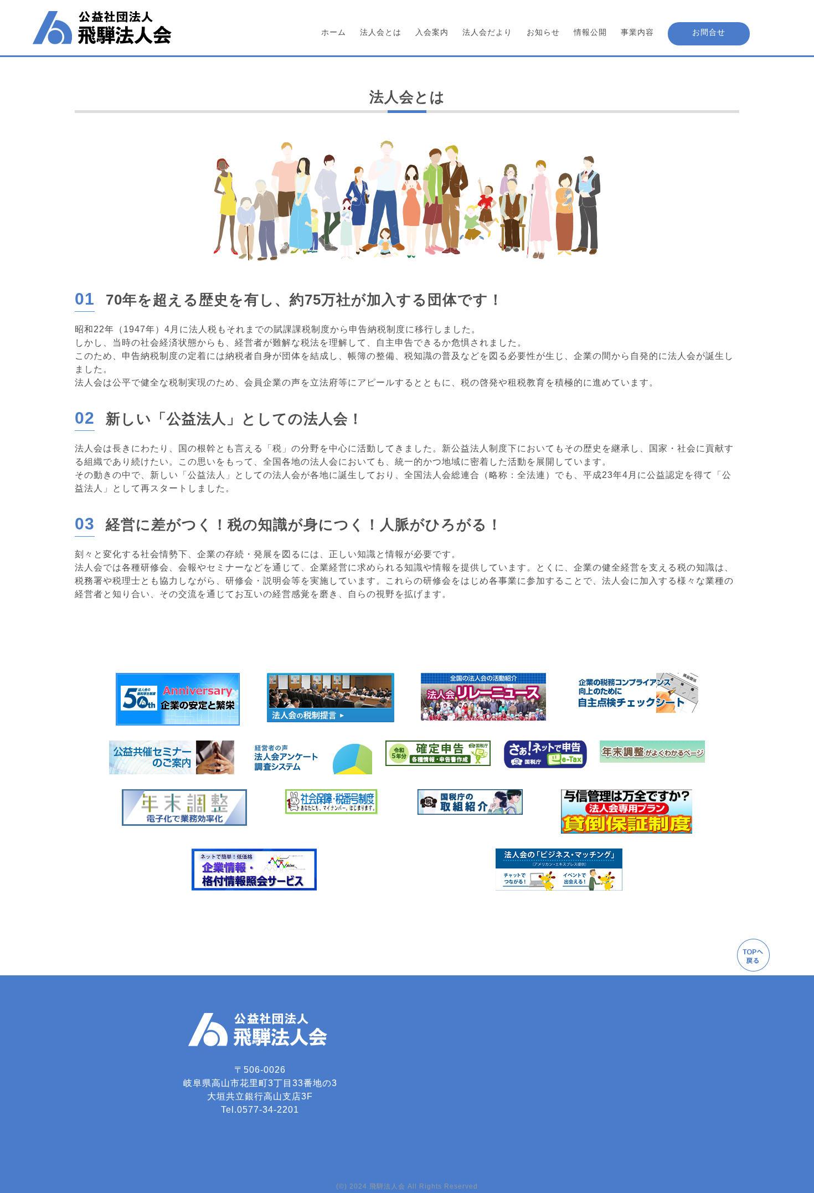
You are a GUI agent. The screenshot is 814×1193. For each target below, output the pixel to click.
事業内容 (637, 32)
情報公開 (590, 32)
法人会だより (487, 32)
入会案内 (432, 32)
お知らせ (543, 32)
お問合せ (708, 32)
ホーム (333, 32)
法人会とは (380, 32)
